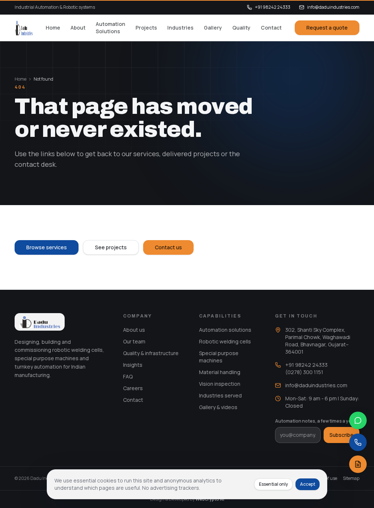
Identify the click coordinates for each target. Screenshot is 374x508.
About (77, 27)
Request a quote (327, 27)
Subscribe (341, 434)
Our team (134, 341)
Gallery (213, 27)
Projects (146, 27)
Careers (133, 388)
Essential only (273, 484)
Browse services (46, 247)
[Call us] (358, 442)
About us (134, 329)
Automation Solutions (110, 27)
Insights (132, 364)
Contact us (168, 247)
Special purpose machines (218, 357)
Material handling (219, 372)
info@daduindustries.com (333, 7)
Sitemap (351, 478)
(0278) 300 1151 (304, 372)
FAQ (128, 376)
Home (53, 27)
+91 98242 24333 (272, 7)
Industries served (220, 395)
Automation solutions (225, 329)
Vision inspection (219, 383)
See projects (111, 247)
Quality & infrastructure (151, 353)
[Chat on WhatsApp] (358, 420)
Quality (241, 27)
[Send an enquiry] (358, 464)
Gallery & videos (218, 407)
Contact (271, 27)
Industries (180, 27)
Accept (307, 484)
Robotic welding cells (225, 341)
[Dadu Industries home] (24, 28)
